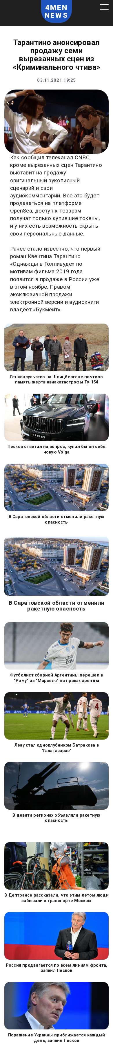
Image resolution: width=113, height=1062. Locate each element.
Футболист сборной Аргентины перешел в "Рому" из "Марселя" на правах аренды (56, 678)
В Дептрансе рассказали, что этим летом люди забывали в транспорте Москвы (56, 898)
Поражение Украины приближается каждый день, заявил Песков (56, 1038)
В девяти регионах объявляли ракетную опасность (56, 818)
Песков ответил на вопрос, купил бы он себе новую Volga (57, 449)
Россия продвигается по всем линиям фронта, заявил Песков (56, 968)
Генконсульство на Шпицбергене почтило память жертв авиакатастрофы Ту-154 (56, 379)
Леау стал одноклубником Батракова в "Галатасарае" (56, 748)
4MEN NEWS (56, 11)
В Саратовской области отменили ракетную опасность (57, 519)
